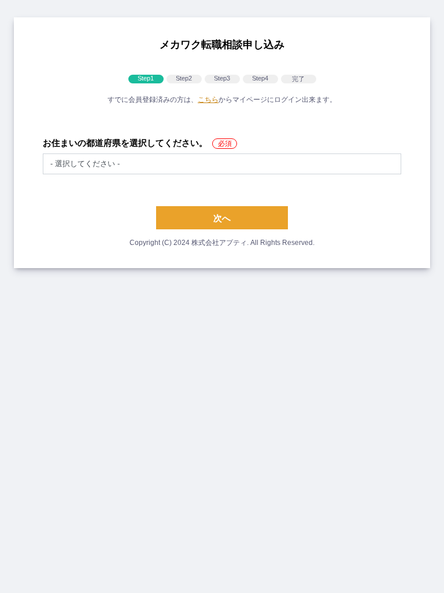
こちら (208, 100)
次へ (222, 218)
